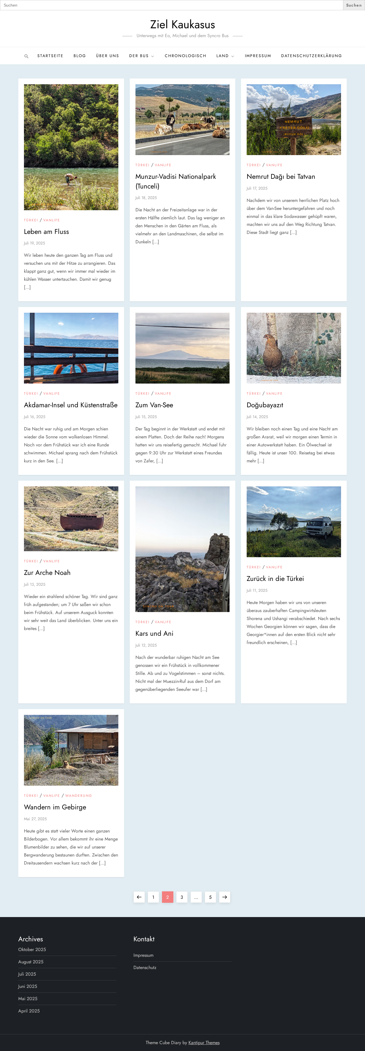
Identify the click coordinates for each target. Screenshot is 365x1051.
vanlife (51, 220)
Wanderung (78, 796)
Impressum (258, 56)
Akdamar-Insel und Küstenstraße (70, 405)
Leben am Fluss (46, 231)
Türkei (31, 220)
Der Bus (139, 56)
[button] (26, 55)
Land (222, 56)
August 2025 (30, 961)
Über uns (107, 56)
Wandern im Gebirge (55, 807)
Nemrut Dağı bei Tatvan (281, 176)
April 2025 (29, 1011)
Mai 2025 (27, 998)
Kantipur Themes (204, 1042)
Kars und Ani (154, 633)
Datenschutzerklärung (311, 56)
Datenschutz (144, 967)
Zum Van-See (154, 405)
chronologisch (185, 56)
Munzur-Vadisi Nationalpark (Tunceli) (175, 181)
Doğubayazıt (265, 405)
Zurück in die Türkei (275, 578)
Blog (80, 56)
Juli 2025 (27, 974)
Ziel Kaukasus (182, 24)
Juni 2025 (27, 986)
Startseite (50, 56)
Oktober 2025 (32, 949)
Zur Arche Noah (47, 572)
